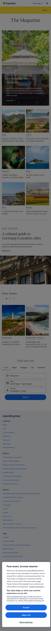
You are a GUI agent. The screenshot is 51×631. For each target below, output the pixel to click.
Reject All (26, 615)
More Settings (26, 622)
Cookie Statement (36, 587)
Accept (26, 607)
